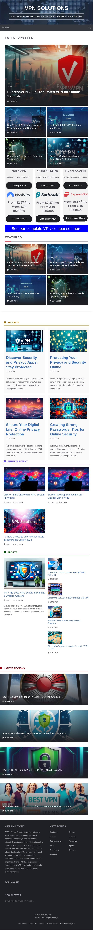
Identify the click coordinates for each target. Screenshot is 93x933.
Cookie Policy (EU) (67, 923)
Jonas (8, 502)
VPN (10, 87)
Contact (42, 923)
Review (72, 832)
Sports (71, 846)
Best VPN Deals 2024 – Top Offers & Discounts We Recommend (37, 806)
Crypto (52, 836)
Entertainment (55, 841)
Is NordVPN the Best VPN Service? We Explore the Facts (34, 733)
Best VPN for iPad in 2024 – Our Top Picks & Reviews (32, 770)
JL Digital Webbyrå (51, 918)
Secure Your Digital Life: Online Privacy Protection (23, 429)
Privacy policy (52, 923)
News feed (22, 923)
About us (33, 923)
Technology (54, 850)
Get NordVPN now (19, 219)
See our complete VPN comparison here (46, 228)
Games (72, 836)
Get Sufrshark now (48, 219)
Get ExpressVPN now (75, 218)
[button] (89, 27)
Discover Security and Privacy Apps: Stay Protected (22, 362)
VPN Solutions (46, 8)
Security (65, 152)
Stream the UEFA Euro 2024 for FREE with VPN (68, 598)
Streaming (73, 841)
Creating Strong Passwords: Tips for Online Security (67, 429)
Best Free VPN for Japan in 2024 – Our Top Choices (31, 697)
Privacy (12, 152)
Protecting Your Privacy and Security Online (68, 362)
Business (54, 832)
